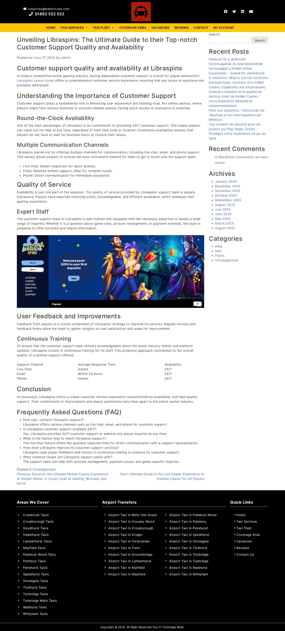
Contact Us (245, 554)
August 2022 (225, 228)
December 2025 (227, 186)
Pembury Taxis (34, 561)
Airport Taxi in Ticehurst (188, 548)
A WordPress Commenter (234, 157)
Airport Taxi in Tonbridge (189, 554)
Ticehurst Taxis (35, 587)
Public (220, 255)
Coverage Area (133, 27)
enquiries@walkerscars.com (49, 9)
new (218, 251)
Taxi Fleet (101, 27)
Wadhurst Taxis (35, 607)
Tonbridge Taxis (35, 594)
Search (214, 34)
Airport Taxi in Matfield (126, 568)
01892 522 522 (49, 14)
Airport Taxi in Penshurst (188, 528)
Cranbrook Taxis (36, 515)
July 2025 (223, 209)
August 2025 (225, 205)
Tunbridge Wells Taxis (40, 601)
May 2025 (223, 219)
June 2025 (223, 214)
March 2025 (224, 223)
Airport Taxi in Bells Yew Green (132, 515)
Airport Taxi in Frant (124, 548)
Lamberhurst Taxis (37, 541)
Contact (200, 27)
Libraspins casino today (35, 80)
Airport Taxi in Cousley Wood (131, 521)
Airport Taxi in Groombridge (130, 554)
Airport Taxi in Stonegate (189, 541)
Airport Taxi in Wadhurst (188, 568)
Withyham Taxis (35, 614)
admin (66, 58)
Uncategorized (44, 469)
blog (218, 246)
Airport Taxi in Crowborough (130, 528)
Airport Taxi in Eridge (125, 535)
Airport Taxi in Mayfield (126, 574)
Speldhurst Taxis (36, 574)
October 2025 (226, 195)
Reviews (181, 27)
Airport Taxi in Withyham (188, 574)
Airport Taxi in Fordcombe (128, 541)
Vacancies (160, 27)
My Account (223, 27)
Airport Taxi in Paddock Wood (192, 515)
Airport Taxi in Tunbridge (188, 561)
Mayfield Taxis (34, 548)
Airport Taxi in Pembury (187, 521)
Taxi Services (72, 27)
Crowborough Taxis (38, 521)
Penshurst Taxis (35, 568)
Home (50, 27)
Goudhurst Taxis (35, 528)
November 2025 (227, 191)
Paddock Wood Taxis (39, 554)
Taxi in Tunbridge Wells (168, 627)
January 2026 (226, 181)
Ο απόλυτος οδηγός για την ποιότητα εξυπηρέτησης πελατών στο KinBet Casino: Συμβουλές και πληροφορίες (238, 82)
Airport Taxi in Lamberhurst (129, 561)
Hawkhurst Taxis (36, 535)
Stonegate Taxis (35, 581)
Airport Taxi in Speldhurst (189, 535)
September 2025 (228, 200)
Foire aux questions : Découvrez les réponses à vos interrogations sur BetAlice (236, 115)
